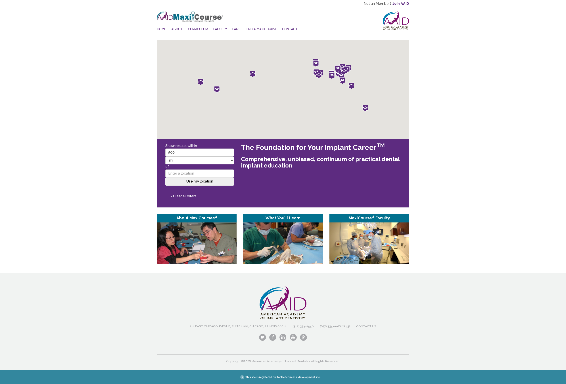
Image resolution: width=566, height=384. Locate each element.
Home (161, 29)
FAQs (236, 29)
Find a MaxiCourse (261, 29)
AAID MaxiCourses (190, 16)
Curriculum (198, 29)
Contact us (366, 326)
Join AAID (400, 4)
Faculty (220, 29)
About (177, 29)
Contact (290, 29)
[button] (315, 64)
